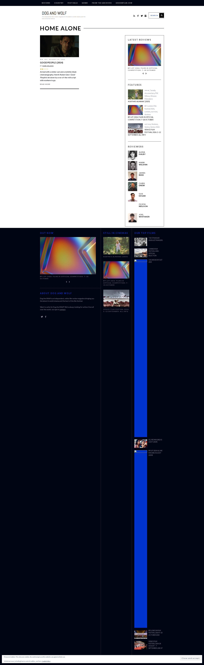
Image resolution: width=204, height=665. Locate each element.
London (147, 112)
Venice (147, 127)
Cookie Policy (46, 661)
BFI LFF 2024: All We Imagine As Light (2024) (155, 453)
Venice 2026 (154, 127)
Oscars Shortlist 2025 (155, 261)
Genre (85, 3)
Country (59, 3)
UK (45, 59)
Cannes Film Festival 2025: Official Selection (154, 252)
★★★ (146, 90)
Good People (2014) (51, 62)
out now (154, 112)
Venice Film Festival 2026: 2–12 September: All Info (144, 132)
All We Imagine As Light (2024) (155, 441)
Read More (45, 84)
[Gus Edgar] (132, 197)
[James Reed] (132, 176)
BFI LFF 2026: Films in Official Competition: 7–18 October (142, 69)
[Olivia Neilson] (132, 207)
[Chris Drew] (132, 186)
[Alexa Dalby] (132, 155)
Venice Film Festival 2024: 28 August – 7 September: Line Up (155, 645)
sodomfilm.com (124, 3)
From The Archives (102, 3)
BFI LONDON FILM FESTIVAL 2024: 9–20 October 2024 (155, 633)
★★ (41, 59)
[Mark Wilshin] (132, 165)
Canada (152, 90)
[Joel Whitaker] (132, 217)
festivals (73, 3)
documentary (149, 93)
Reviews (46, 3)
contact (62, 309)
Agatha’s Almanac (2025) (139, 101)
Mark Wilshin (48, 66)
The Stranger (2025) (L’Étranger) (156, 239)
